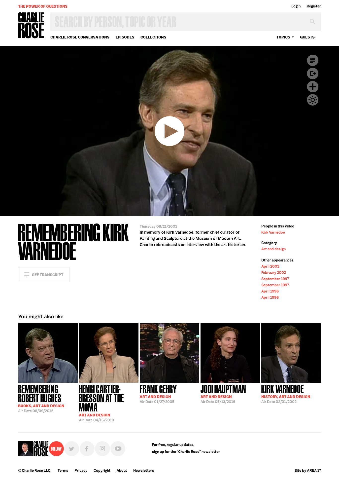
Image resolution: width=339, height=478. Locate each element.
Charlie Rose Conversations (79, 37)
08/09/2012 (41, 398)
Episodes (125, 37)
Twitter (71, 448)
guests (307, 37)
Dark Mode (312, 100)
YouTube (117, 448)
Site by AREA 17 (308, 470)
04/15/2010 (101, 403)
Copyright (102, 470)
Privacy (80, 470)
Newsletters (143, 470)
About (122, 470)
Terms (63, 470)
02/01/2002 (285, 393)
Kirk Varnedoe (273, 232)
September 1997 (275, 278)
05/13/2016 (223, 393)
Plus (312, 86)
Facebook (87, 448)
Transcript (312, 60)
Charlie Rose (31, 25)
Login (296, 6)
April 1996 (270, 291)
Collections (153, 37)
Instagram (102, 448)
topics (283, 37)
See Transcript (47, 274)
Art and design (273, 249)
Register (314, 6)
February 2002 (273, 272)
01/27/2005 (158, 393)
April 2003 (270, 266)
